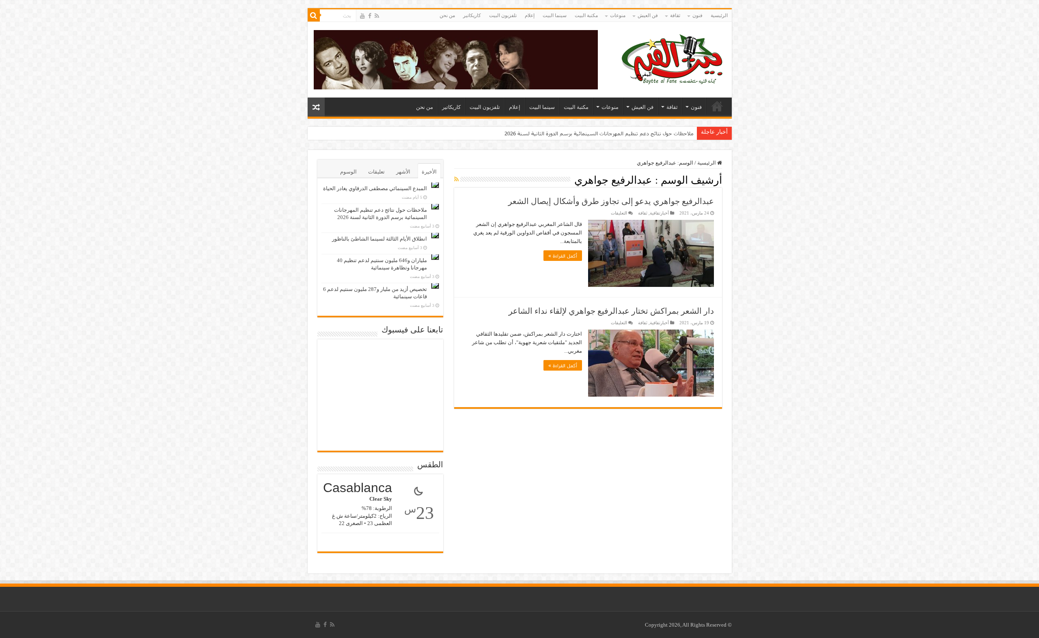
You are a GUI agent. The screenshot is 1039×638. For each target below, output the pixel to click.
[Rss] (377, 16)
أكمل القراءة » (562, 255)
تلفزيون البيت (503, 15)
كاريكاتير (472, 15)
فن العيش (648, 15)
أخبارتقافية (659, 212)
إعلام (530, 15)
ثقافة (675, 15)
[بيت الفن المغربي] (673, 57)
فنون (697, 15)
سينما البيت (555, 15)
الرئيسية (719, 15)
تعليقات (376, 172)
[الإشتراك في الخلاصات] (456, 179)
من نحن (447, 15)
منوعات (617, 15)
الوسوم (348, 172)
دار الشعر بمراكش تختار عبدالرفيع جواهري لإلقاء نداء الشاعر (611, 310)
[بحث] (314, 15)
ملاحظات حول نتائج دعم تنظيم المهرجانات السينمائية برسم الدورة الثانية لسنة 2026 (599, 133)
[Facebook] (369, 16)
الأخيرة (429, 172)
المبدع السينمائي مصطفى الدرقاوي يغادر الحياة (375, 188)
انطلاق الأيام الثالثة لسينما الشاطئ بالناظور (379, 239)
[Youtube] (362, 16)
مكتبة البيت (586, 15)
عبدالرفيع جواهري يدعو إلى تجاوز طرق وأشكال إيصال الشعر (611, 201)
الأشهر (403, 172)
